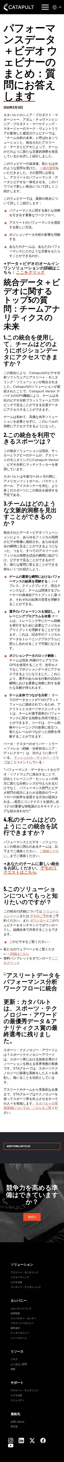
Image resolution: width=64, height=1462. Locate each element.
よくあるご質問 (19, 1364)
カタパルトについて (21, 1309)
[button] (32, 1217)
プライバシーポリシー (22, 1323)
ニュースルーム (19, 1338)
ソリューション (22, 1264)
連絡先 (15, 1414)
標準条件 (15, 1328)
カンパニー (19, 1300)
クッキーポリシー (20, 1333)
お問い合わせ (18, 1422)
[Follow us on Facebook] (43, 1440)
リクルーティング (20, 1277)
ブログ (14, 1359)
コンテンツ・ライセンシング (26, 1287)
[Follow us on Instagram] (10, 1440)
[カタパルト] (19, 7)
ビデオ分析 (16, 1282)
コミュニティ (18, 1400)
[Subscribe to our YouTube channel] (10, 1445)
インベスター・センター (23, 1318)
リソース (17, 1351)
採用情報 (15, 1313)
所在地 (14, 1427)
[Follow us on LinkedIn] (21, 1440)
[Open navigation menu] (45, 7)
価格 (13, 1369)
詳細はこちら (19, 954)
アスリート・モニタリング (24, 1272)
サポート (17, 1382)
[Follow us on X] (32, 1440)
